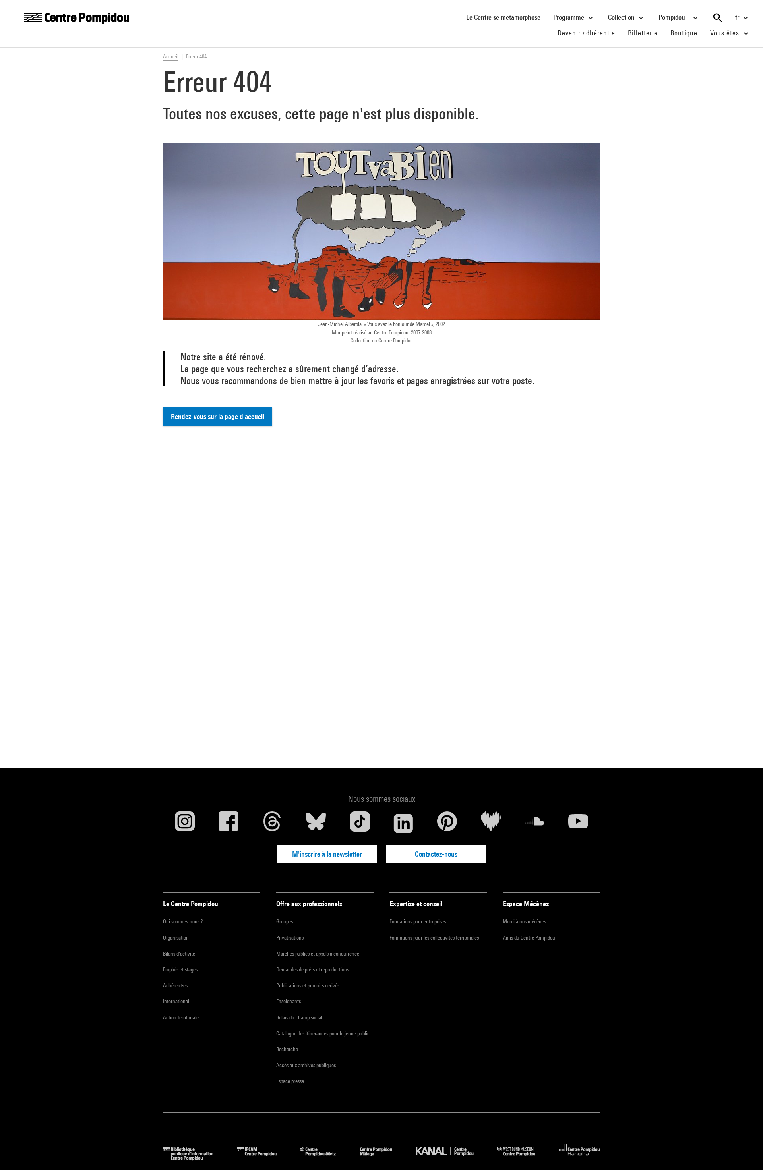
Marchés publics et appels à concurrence (317, 953)
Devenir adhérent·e (590, 32)
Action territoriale (181, 1017)
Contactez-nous (436, 854)
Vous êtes (725, 33)
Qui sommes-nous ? (183, 921)
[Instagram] (185, 823)
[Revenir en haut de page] (744, 1151)
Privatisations (290, 937)
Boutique (687, 32)
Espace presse (290, 1081)
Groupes (284, 921)
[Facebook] (228, 823)
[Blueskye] (316, 823)
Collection (622, 17)
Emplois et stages (180, 969)
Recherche (287, 1049)
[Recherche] (718, 18)
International (176, 1001)
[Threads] (272, 823)
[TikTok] (360, 823)
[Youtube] (578, 823)
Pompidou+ (674, 17)
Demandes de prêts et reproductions (312, 969)
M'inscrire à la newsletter (327, 854)
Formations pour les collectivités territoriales (434, 937)
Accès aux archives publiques (306, 1065)
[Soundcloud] (534, 823)
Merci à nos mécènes (524, 921)
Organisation (176, 937)
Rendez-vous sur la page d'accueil (217, 416)
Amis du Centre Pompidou (529, 937)
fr (738, 17)
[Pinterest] (447, 823)
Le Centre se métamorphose (506, 17)
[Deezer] (491, 823)
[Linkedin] (403, 823)
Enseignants (288, 1001)
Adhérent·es (175, 985)
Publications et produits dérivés (307, 985)
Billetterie (643, 33)
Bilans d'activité (179, 953)
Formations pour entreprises (417, 921)
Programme (569, 17)
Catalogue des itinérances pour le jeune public (323, 1033)
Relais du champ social (299, 1017)
